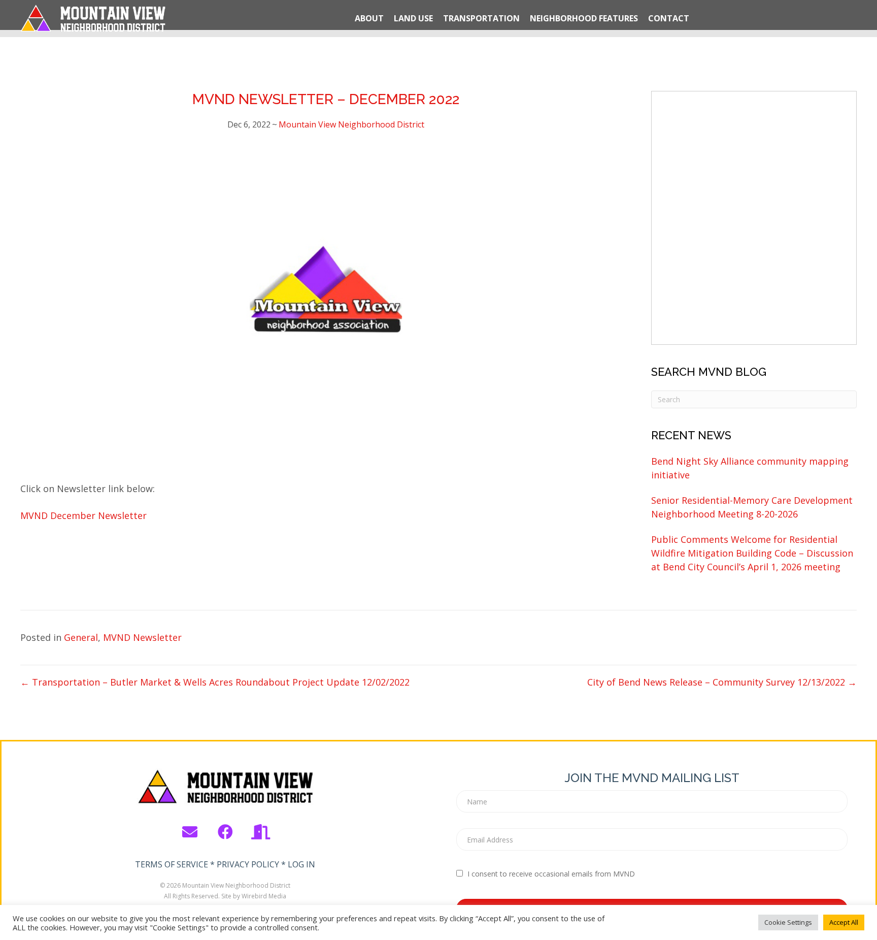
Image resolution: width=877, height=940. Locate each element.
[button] (190, 832)
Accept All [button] (843, 922)
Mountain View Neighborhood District (351, 124)
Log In (301, 864)
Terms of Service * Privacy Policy (207, 864)
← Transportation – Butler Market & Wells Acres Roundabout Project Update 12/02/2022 (215, 682)
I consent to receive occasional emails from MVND (551, 874)
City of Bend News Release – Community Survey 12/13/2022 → (722, 682)
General (81, 637)
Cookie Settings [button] (788, 922)
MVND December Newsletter (83, 515)
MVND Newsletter (142, 637)
